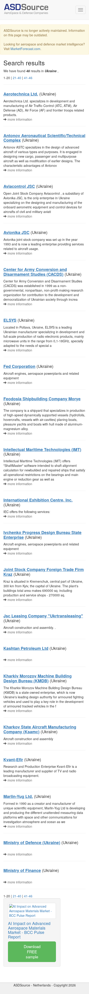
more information (19, 119)
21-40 (17, 77)
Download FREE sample (32, 951)
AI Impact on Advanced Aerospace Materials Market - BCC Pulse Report (29, 930)
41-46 (28, 77)
